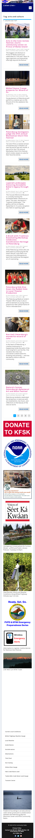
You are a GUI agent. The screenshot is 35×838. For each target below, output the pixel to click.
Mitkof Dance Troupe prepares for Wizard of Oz (17, 90)
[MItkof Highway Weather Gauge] (17, 590)
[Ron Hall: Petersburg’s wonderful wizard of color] (17, 324)
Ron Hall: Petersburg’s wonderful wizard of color (17, 336)
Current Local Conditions (13, 731)
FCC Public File (17, 833)
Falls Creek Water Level (12, 771)
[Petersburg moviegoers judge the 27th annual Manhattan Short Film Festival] (17, 121)
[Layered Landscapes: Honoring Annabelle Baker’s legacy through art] (17, 172)
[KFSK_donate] (17, 436)
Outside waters (10, 749)
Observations (9, 754)
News (17, 50)
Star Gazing (9, 763)
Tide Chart (8, 758)
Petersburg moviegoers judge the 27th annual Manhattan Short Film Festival (17, 135)
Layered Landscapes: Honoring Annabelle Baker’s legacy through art (17, 186)
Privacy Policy (17, 828)
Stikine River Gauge (11, 767)
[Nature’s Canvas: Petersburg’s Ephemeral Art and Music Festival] (17, 377)
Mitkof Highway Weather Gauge (15, 736)
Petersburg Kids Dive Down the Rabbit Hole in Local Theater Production (16, 290)
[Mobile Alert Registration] (15, 646)
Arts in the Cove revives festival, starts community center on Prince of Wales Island (17, 44)
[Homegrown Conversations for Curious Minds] (17, 544)
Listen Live (8, 5)
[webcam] (17, 668)
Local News (12, 50)
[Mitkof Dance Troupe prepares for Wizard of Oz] (17, 78)
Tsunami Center (10, 780)
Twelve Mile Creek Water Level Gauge (16, 776)
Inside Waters (9, 745)
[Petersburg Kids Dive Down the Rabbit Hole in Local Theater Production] (17, 277)
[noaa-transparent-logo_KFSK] (17, 467)
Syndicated (21, 50)
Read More (23, 65)
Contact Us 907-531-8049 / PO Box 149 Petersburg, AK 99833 (17, 830)
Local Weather (9, 740)
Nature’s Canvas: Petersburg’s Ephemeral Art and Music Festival (17, 389)
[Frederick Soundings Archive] (17, 809)
